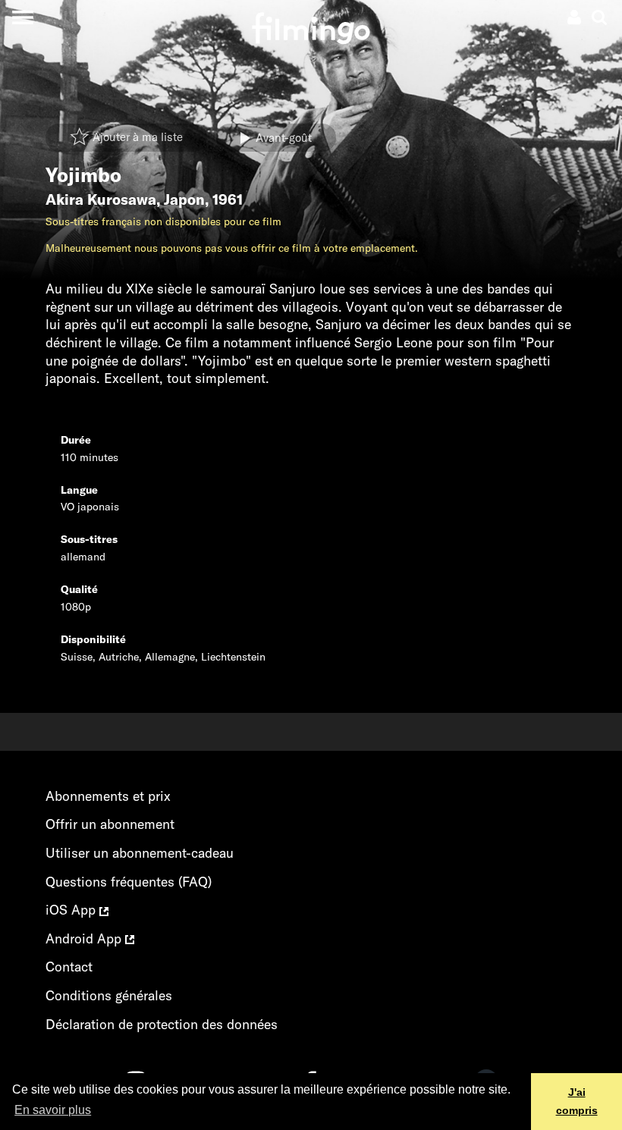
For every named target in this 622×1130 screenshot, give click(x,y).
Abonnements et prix (108, 796)
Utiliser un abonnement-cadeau (140, 853)
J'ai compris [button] (577, 1101)
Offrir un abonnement (110, 824)
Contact (69, 966)
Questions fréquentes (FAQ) (129, 881)
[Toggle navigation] (22, 17)
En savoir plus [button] (52, 1109)
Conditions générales (109, 995)
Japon (184, 199)
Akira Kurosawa (101, 199)
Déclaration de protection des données (162, 1024)
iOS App (72, 909)
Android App (85, 938)
